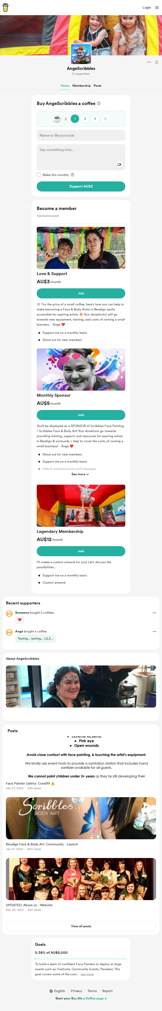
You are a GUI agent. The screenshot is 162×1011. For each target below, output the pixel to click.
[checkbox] (53, 174)
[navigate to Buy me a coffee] (5, 7)
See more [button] (78, 474)
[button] (156, 7)
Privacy (76, 991)
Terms (92, 991)
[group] (81, 286)
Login (147, 7)
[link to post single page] (81, 763)
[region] (81, 146)
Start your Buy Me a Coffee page (79, 998)
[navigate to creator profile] (81, 54)
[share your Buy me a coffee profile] (157, 62)
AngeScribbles (81, 68)
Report (107, 991)
